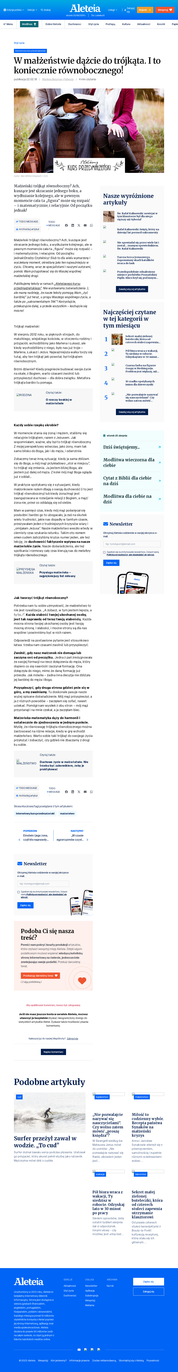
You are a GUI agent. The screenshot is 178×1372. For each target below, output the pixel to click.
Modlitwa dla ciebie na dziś (127, 499)
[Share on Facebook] (66, 225)
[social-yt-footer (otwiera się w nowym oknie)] (79, 1349)
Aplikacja (90, 1290)
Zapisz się (25, 905)
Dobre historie (53, 24)
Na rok (110, 1285)
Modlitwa (27, 24)
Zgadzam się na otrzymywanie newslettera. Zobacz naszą (44, 894)
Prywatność (153, 1360)
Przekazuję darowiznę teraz (38, 975)
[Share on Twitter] (79, 225)
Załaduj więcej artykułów (132, 289)
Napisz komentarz (53, 1052)
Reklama (89, 1305)
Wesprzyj (163, 9)
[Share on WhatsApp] (91, 225)
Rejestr (143, 9)
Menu (10, 24)
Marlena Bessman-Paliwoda (58, 79)
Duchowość (74, 24)
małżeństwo (67, 813)
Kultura (126, 24)
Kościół (161, 24)
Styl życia (93, 24)
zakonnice (140, 1174)
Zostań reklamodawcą (104, 1360)
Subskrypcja (91, 1295)
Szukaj (47, 9)
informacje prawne (79, 1360)
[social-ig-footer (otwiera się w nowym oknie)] (98, 1349)
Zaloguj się (130, 10)
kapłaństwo (102, 1097)
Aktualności (143, 24)
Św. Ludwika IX (98, 15)
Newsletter (91, 1285)
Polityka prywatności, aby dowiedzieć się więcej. (44, 896)
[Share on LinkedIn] (72, 225)
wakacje (100, 1174)
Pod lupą (110, 24)
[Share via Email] (85, 225)
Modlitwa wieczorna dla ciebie (129, 462)
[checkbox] (18, 892)
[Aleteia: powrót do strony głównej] (85, 8)
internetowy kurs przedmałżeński (35, 813)
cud (19, 1097)
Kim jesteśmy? (59, 1360)
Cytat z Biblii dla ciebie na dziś (127, 480)
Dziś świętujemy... (121, 447)
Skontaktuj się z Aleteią (131, 1360)
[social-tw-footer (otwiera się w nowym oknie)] (92, 1349)
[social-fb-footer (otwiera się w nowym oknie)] (85, 1349)
